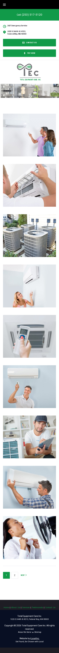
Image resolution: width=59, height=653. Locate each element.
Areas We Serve (24, 632)
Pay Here (31, 53)
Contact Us (31, 42)
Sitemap (37, 632)
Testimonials (37, 607)
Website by (29, 638)
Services (26, 607)
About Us (15, 607)
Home (6, 607)
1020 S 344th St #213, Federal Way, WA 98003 (29, 619)
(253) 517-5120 (32, 14)
